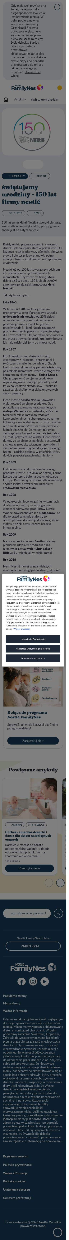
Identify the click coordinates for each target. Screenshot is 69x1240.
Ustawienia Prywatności (33, 639)
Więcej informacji (21, 628)
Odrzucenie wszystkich (33, 658)
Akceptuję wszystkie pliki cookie (33, 648)
